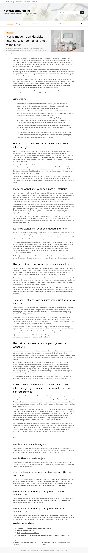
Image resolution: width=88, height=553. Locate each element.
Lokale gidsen (19, 24)
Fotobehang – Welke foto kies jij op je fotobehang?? (34, 528)
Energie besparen (48, 24)
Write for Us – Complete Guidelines (25, 2)
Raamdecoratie (35, 24)
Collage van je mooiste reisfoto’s (28, 533)
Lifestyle (58, 24)
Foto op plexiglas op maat (26, 530)
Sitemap (11, 2)
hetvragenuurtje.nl (17, 10)
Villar (58, 550)
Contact (6, 2)
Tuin (27, 24)
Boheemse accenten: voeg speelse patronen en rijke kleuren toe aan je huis (43, 535)
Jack (9, 54)
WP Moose (65, 550)
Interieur (10, 24)
